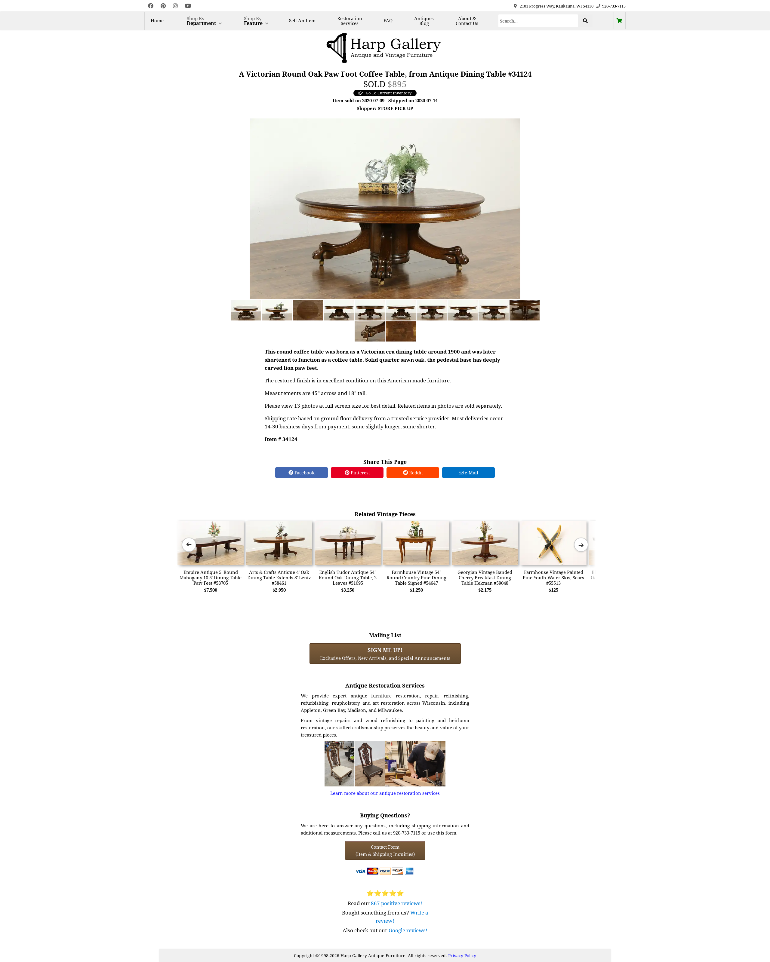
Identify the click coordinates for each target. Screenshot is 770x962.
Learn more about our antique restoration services (385, 793)
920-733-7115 (614, 6)
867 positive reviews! (396, 903)
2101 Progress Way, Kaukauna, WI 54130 (556, 6)
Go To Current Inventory (388, 93)
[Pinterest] (163, 6)
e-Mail (471, 473)
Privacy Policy (462, 955)
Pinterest (360, 473)
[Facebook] (150, 6)
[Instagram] (175, 6)
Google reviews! (408, 930)
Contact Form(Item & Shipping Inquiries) (385, 850)
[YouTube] (188, 6)
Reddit (415, 473)
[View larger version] (385, 208)
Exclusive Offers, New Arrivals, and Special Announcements (385, 653)
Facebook (304, 473)
